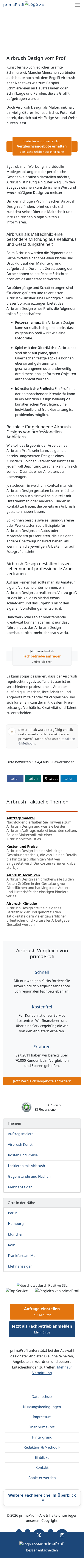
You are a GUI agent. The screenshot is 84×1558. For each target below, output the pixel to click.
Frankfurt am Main (23, 1255)
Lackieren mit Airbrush (26, 1165)
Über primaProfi (42, 1427)
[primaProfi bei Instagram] (62, 1535)
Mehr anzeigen (20, 1187)
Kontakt (42, 1467)
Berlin (12, 1213)
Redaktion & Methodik (42, 1447)
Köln (11, 1245)
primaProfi (13, 5)
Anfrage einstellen (42, 1311)
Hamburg (16, 1223)
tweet (53, 778)
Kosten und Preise (23, 1155)
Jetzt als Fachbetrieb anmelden (42, 1328)
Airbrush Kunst (20, 1144)
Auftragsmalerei (21, 1133)
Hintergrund (42, 1437)
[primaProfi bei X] (39, 1535)
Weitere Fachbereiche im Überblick (42, 1498)
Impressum (42, 1416)
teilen (15, 778)
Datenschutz (42, 1396)
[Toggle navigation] (78, 5)
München (15, 1234)
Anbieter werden (42, 1477)
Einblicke (42, 1457)
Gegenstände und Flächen (29, 1176)
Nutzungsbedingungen (42, 1406)
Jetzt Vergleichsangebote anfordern (42, 1081)
